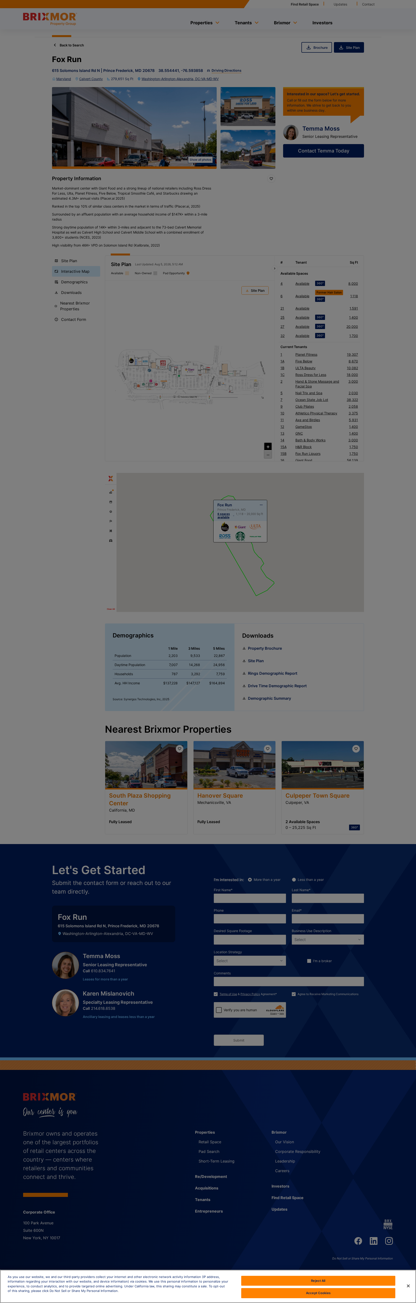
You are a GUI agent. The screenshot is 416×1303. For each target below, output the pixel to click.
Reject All (318, 1281)
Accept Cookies (318, 1293)
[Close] (408, 1286)
